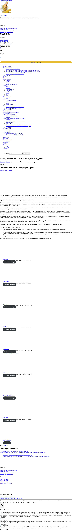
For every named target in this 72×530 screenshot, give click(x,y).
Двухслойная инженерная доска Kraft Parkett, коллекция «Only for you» (23, 71)
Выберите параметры (9, 262)
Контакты (5, 148)
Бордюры (8, 117)
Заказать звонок (36, 62)
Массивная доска (7, 132)
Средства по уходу (7, 109)
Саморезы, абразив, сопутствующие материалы (14, 118)
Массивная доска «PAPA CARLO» (14, 133)
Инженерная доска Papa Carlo (13, 69)
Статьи (7, 147)
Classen (7, 95)
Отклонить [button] (33, 502)
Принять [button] (28, 502)
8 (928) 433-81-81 (4, 29)
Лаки (4, 99)
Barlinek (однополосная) (11, 84)
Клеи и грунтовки (7, 96)
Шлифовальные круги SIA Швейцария (15, 121)
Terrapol (7, 129)
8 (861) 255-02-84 (12, 28)
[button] (4, 151)
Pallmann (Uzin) (9, 104)
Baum (7, 83)
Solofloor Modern (10, 89)
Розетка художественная (11, 115)
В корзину (6, 443)
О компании (6, 137)
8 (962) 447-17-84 (4, 41)
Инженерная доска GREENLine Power (15, 74)
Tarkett (7, 93)
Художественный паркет (9, 114)
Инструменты (9, 127)
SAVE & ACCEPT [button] (4, 529)
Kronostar (8, 88)
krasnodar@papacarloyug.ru (6, 32)
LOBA (7, 103)
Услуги (4, 143)
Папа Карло (4, 15)
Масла (4, 105)
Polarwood (8, 80)
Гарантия (8, 141)
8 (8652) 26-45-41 (4, 40)
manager (2, 170)
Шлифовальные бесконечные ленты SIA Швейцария (18, 126)
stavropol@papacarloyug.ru (6, 43)
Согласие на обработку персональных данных (11, 498)
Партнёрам (5, 138)
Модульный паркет (7, 75)
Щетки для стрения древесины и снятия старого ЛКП (18, 124)
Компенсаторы (9, 122)
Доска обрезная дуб (7, 113)
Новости (5, 144)
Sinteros (7, 81)
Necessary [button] (2, 517)
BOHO (7, 86)
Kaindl (7, 91)
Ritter (7, 94)
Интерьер (10, 170)
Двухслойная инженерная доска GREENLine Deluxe (18, 72)
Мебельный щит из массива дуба (11, 112)
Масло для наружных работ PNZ (13, 108)
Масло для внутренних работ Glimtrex (15, 107)
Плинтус (5, 76)
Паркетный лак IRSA (11, 100)
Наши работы (6, 142)
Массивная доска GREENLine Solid (14, 134)
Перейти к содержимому (6, 0)
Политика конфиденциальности (7, 497)
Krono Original (9, 90)
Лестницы (5, 77)
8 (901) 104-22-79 (4, 28)
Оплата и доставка (7, 139)
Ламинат (5, 85)
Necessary (4, 519)
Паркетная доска (7, 79)
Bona (7, 102)
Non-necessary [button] (3, 524)
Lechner (7, 98)
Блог (7, 146)
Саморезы (8, 119)
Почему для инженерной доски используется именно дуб (14, 451)
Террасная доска (7, 128)
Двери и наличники (7, 110)
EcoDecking (8, 131)
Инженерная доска (7, 67)
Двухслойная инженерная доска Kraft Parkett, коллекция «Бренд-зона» (22, 70)
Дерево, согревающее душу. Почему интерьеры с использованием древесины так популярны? (22, 452)
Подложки (8, 123)
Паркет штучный (7, 66)
